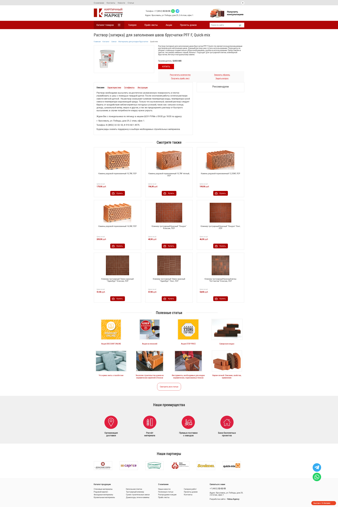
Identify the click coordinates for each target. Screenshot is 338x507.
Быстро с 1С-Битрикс (322, 503)
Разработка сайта (217, 499)
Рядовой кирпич (101, 492)
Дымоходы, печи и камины (137, 497)
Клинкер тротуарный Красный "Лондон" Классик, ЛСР (169, 227)
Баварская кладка (227, 344)
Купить (120, 193)
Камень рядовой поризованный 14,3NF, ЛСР (117, 226)
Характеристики (114, 87)
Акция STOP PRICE (188, 344)
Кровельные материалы (104, 497)
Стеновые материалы (103, 489)
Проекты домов (188, 24)
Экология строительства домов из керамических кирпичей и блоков (150, 376)
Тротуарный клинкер (135, 492)
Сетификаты (129, 87)
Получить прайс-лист (180, 78)
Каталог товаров (105, 24)
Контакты (111, 3)
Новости (121, 3)
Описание (100, 87)
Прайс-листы (151, 24)
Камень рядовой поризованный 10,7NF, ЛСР (117, 173)
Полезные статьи (165, 492)
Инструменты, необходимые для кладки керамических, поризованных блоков (188, 376)
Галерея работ (190, 489)
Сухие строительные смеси (138, 495)
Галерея (132, 24)
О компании (99, 3)
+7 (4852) (218, 488)
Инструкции (143, 87)
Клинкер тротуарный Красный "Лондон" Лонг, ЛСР (220, 227)
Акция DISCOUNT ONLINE (111, 344)
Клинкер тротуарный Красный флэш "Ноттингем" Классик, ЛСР (220, 280)
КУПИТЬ (166, 66)
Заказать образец (222, 75)
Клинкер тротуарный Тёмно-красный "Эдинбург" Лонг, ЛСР (169, 280)
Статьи (131, 3)
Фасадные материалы (103, 495)
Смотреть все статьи (169, 387)
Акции (169, 24)
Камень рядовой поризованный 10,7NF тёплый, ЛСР (169, 174)
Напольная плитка (134, 489)
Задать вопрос (222, 78)
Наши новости (164, 489)
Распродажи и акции (167, 495)
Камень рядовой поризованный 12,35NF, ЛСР (220, 173)
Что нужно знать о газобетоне (111, 375)
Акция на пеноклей (149, 344)
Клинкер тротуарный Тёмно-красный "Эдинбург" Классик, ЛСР (117, 280)
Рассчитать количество (180, 75)
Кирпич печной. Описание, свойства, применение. (226, 376)
